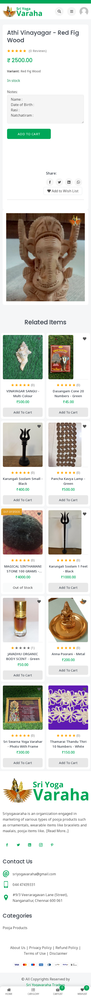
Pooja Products (15, 927)
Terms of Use (35, 953)
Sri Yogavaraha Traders (45, 984)
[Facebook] (50, 182)
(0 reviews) (38, 50)
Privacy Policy (40, 947)
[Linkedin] (69, 182)
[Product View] (22, 374)
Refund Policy (66, 947)
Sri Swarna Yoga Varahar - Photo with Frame (22, 744)
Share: (51, 173)
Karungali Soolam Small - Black (23, 481)
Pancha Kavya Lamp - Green (68, 481)
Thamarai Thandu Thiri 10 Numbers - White (68, 744)
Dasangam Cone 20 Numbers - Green (68, 393)
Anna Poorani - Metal (68, 654)
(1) (33, 648)
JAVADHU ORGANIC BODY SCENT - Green (23, 656)
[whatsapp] (78, 182)
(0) (33, 385)
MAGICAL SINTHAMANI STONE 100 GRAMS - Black (23, 569)
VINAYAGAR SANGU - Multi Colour (22, 393)
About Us (17, 947)
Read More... (57, 830)
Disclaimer (58, 953)
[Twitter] (59, 182)
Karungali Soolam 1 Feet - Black (68, 568)
